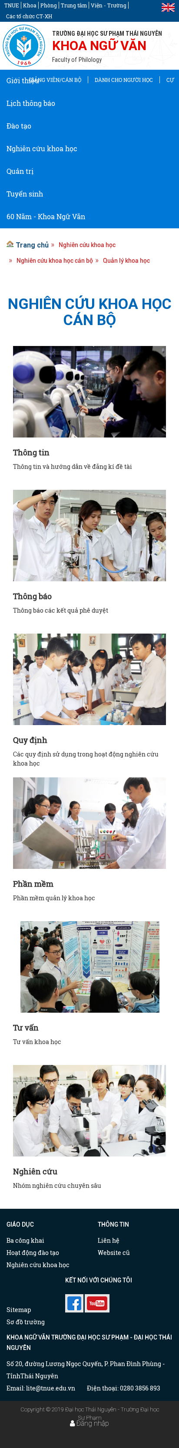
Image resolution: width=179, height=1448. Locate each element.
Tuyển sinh (25, 193)
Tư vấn (26, 1027)
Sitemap (19, 1310)
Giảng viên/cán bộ (55, 79)
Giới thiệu (23, 80)
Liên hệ (108, 1240)
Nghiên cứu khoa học (42, 148)
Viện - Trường (108, 5)
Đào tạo (19, 125)
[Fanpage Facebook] (74, 1300)
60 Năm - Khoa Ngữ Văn (46, 216)
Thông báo (32, 596)
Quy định (30, 740)
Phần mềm (33, 883)
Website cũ (114, 1252)
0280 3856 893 (140, 1388)
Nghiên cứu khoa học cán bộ (55, 260)
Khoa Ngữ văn (99, 45)
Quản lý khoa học (126, 260)
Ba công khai (25, 1240)
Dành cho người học (124, 79)
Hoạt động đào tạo (33, 1252)
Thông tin (31, 452)
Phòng (48, 5)
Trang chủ (32, 245)
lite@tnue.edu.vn (50, 1388)
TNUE (11, 5)
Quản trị (20, 171)
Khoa (29, 5)
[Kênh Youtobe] (97, 1300)
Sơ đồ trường (26, 1322)
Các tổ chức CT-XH (29, 16)
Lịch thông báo (31, 103)
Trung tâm (74, 5)
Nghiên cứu (35, 1171)
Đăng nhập (92, 1423)
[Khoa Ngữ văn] (24, 45)
